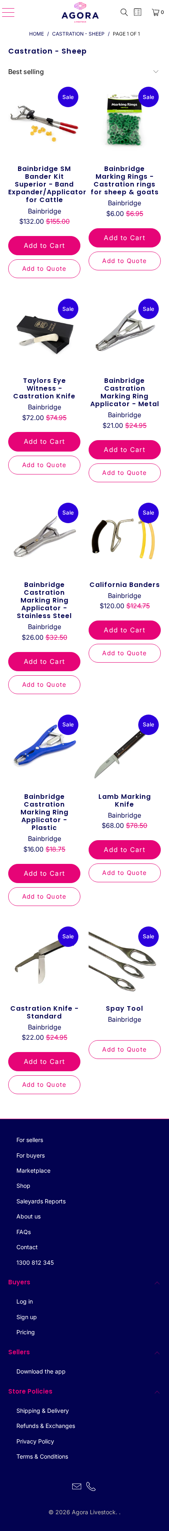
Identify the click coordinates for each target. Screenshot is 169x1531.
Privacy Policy (35, 1441)
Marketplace (33, 1170)
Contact (27, 1246)
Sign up (26, 1316)
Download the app (41, 1371)
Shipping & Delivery (42, 1410)
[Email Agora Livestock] (77, 1487)
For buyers (30, 1155)
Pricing (25, 1332)
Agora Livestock (94, 1512)
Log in (24, 1301)
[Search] (124, 12)
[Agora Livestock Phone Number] (91, 1487)
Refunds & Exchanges (45, 1425)
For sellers (29, 1139)
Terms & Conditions (42, 1456)
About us (28, 1216)
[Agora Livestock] (80, 12)
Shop (23, 1185)
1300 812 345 (35, 1262)
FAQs (23, 1231)
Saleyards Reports (41, 1201)
